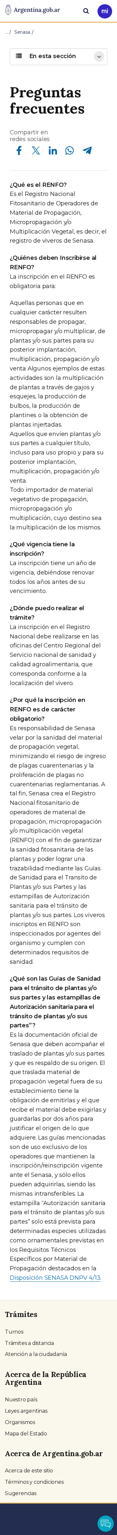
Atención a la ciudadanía (36, 1354)
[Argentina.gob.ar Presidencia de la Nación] (32, 10)
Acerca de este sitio (29, 1471)
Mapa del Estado (26, 1434)
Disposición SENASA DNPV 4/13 (55, 1277)
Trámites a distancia (29, 1343)
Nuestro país (21, 1399)
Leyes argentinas (26, 1411)
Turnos (14, 1332)
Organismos (20, 1422)
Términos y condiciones (34, 1482)
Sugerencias (20, 1493)
